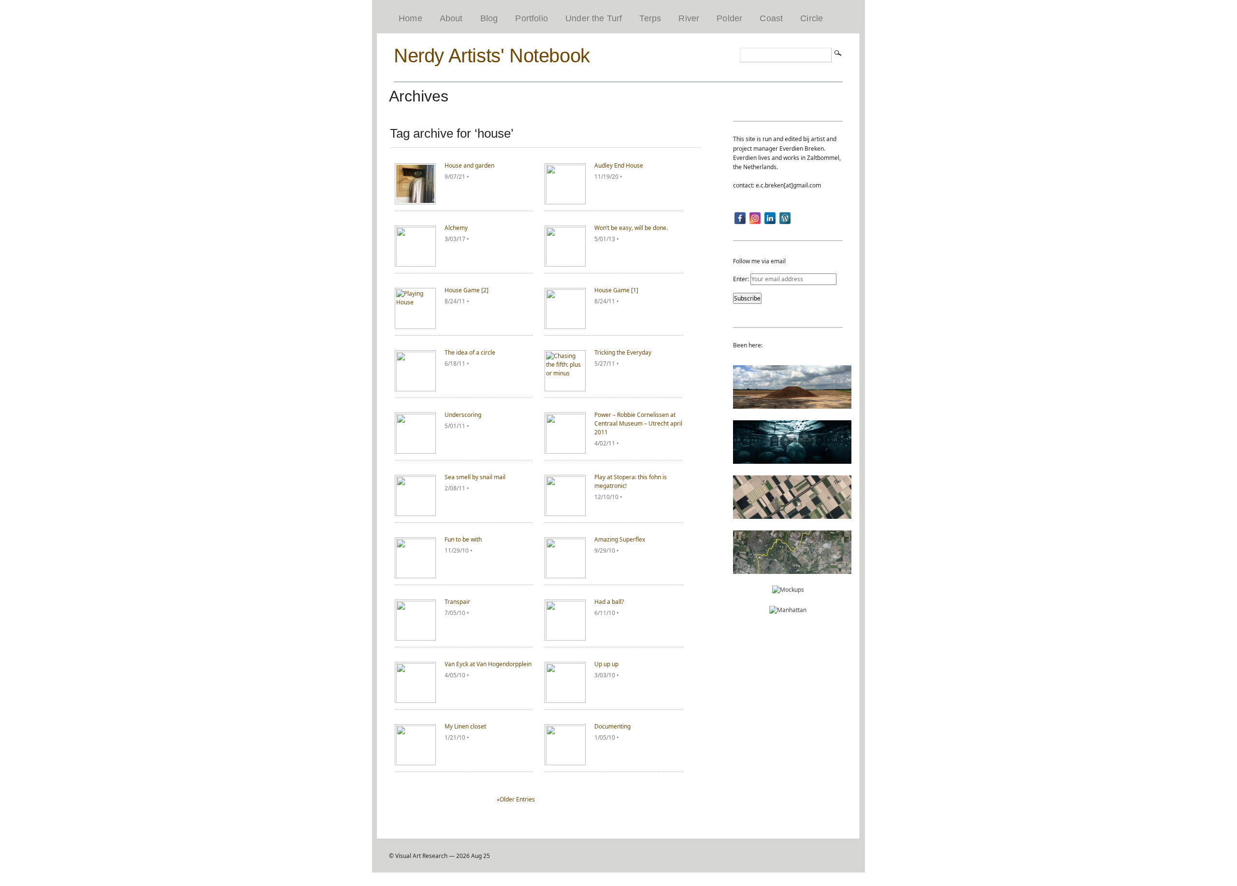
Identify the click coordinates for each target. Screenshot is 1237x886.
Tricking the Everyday (622, 352)
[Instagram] (755, 218)
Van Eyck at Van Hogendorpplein (488, 664)
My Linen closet (465, 726)
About (451, 18)
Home (410, 18)
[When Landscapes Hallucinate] (792, 514)
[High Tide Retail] (792, 459)
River (688, 18)
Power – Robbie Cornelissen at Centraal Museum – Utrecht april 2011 (638, 423)
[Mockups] (788, 590)
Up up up (606, 664)
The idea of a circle (470, 352)
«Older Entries (516, 799)
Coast (771, 18)
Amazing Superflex (619, 539)
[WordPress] (785, 218)
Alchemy (456, 228)
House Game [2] (467, 290)
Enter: (741, 279)
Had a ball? (609, 602)
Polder (729, 18)
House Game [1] (616, 290)
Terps (650, 18)
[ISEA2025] (792, 569)
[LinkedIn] (770, 218)
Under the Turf (593, 18)
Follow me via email (759, 261)
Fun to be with (463, 539)
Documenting (612, 726)
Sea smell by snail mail (475, 477)
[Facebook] (740, 218)
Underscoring (463, 415)
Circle (811, 18)
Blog (489, 18)
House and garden (469, 165)
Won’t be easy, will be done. (631, 228)
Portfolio (531, 18)
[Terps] (792, 404)
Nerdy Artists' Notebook (492, 55)
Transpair (457, 602)
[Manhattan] (787, 610)
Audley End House (618, 165)
